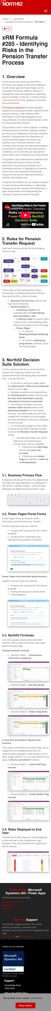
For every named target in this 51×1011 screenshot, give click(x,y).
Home (5, 18)
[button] (7, 28)
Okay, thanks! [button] (25, 1005)
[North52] (11, 3)
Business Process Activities (19, 21)
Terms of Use (8, 936)
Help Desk (10, 988)
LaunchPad (18, 18)
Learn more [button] (36, 998)
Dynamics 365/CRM (12, 902)
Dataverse (7, 908)
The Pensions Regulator (13, 107)
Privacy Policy (26, 936)
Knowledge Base (13, 985)
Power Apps (8, 905)
